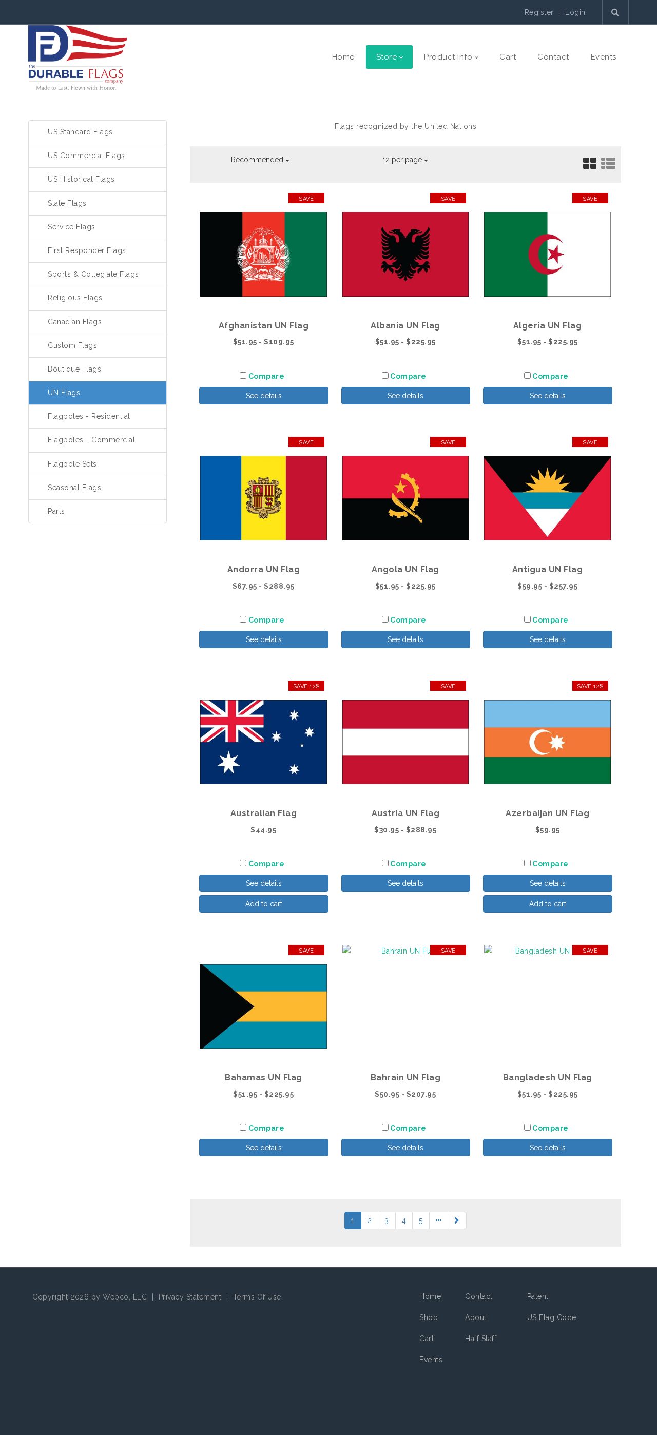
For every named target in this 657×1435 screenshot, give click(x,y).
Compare (266, 376)
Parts (56, 511)
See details (264, 396)
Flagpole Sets (72, 464)
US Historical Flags (81, 179)
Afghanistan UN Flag (264, 326)
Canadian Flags (75, 322)
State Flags (67, 203)
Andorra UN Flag (263, 569)
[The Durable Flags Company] (77, 57)
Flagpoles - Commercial (91, 440)
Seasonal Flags (74, 487)
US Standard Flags (80, 132)
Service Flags (71, 227)
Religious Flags (75, 298)
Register (539, 12)
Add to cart (263, 904)
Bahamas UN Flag (263, 1077)
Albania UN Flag (405, 326)
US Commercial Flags (86, 155)
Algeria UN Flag (547, 326)
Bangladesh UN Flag (547, 1077)
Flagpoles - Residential (89, 416)
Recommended (258, 160)
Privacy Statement (190, 1297)
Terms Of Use (257, 1297)
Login (575, 12)
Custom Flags (72, 345)
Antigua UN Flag (547, 569)
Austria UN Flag (406, 813)
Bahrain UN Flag (406, 1077)
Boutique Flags (74, 369)
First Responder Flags (87, 250)
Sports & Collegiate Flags (93, 274)
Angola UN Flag (405, 569)
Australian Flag (263, 813)
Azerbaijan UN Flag (547, 813)
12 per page (403, 160)
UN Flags (64, 393)
